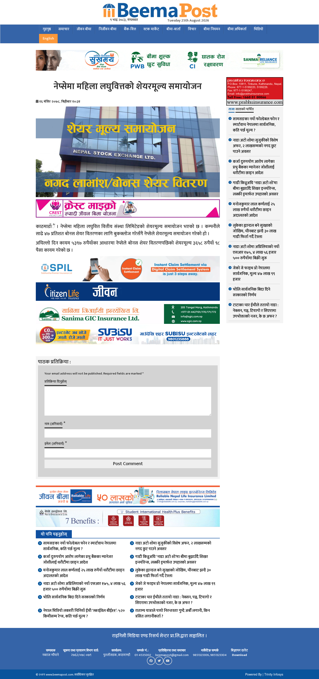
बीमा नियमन (212, 29)
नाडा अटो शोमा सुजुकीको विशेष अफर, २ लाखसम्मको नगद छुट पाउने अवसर (173, 546)
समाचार (63, 29)
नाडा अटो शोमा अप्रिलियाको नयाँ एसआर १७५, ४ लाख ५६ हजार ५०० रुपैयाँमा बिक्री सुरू (84, 586)
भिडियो (258, 29)
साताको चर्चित (244, 109)
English (48, 38)
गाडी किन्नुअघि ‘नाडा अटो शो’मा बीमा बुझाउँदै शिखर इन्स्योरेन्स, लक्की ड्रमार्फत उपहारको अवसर (171, 559)
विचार (192, 29)
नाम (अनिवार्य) (53, 424)
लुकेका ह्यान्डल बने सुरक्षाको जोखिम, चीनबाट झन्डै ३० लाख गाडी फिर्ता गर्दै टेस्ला (173, 573)
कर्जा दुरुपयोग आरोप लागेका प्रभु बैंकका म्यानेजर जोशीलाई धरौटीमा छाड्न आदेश (78, 559)
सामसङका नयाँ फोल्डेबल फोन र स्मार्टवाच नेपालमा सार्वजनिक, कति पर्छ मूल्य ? (79, 546)
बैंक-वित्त (130, 29)
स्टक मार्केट (151, 29)
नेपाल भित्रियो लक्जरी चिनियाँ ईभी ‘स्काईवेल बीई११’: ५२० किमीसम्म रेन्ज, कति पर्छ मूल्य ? (84, 613)
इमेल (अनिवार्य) (54, 444)
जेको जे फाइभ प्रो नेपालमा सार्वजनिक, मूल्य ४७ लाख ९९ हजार (175, 586)
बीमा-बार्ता (173, 29)
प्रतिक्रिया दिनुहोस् (55, 381)
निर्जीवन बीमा (108, 29)
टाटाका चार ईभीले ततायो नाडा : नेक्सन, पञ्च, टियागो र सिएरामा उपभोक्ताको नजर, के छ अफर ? (173, 600)
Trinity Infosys (273, 674)
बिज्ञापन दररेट (239, 650)
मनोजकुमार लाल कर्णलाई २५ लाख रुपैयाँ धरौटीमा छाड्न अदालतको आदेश (83, 573)
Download (239, 655)
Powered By (253, 674)
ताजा (232, 109)
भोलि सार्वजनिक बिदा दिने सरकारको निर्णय (74, 597)
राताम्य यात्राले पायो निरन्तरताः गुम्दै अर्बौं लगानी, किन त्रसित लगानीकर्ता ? (172, 613)
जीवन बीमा (84, 29)
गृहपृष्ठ (47, 29)
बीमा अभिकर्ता (237, 29)
